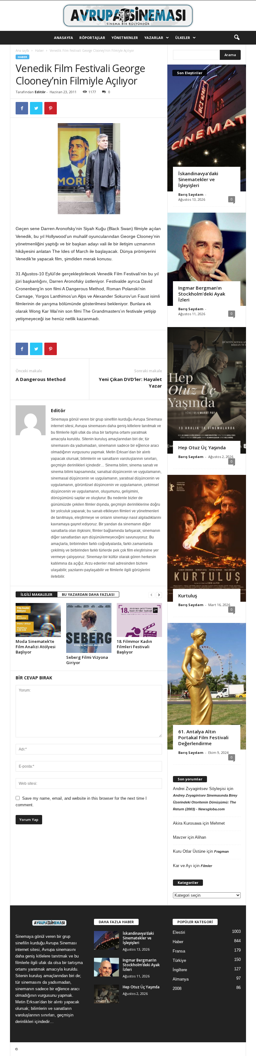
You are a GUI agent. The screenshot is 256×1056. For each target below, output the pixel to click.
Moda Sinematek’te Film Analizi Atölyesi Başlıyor (36, 647)
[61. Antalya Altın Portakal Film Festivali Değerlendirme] (206, 686)
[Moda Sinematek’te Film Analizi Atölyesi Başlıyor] (38, 620)
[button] (237, 38)
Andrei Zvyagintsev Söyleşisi (199, 788)
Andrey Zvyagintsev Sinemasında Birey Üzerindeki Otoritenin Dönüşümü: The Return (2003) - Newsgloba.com (205, 802)
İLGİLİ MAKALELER (36, 594)
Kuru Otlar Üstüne (189, 851)
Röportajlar (92, 37)
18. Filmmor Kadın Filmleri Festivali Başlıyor (134, 647)
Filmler (206, 866)
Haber (39, 50)
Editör (40, 91)
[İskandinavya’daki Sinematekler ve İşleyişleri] (206, 128)
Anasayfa (63, 37)
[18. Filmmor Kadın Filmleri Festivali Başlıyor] (139, 620)
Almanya (181, 979)
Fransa (179, 951)
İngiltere (180, 969)
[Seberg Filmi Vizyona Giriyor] (88, 628)
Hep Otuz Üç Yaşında (202, 447)
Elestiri (179, 932)
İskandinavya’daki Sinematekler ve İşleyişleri (198, 179)
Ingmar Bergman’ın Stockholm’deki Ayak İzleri (201, 294)
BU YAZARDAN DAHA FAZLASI (88, 594)
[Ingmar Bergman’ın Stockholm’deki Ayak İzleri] (206, 259)
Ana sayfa (22, 50)
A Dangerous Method (41, 379)
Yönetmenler (124, 37)
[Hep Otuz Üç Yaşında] (206, 390)
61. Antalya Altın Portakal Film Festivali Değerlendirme (203, 737)
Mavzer (179, 837)
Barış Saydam (190, 194)
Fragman (221, 851)
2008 (177, 988)
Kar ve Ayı (182, 865)
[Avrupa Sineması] (128, 15)
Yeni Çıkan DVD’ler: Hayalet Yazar (130, 382)
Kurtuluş (187, 595)
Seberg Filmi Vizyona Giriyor (87, 659)
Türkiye (179, 960)
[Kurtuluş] (206, 538)
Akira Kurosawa (187, 823)
